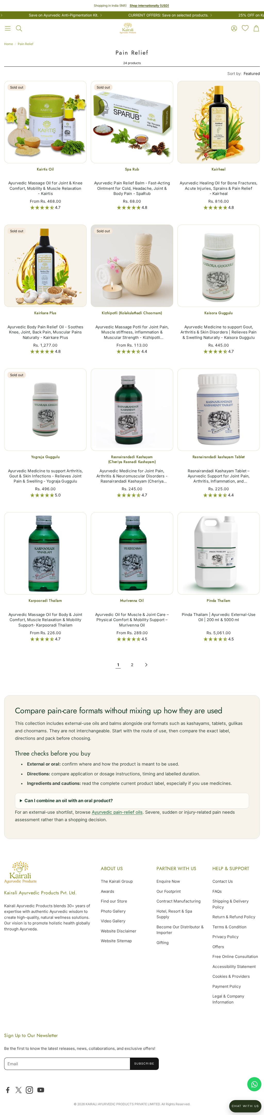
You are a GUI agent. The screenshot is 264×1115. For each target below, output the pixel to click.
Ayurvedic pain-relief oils (117, 812)
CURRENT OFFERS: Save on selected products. (153, 15)
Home (8, 44)
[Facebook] (7, 1090)
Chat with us (245, 1106)
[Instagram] (29, 1090)
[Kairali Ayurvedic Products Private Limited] (20, 873)
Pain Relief (25, 44)
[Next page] (146, 665)
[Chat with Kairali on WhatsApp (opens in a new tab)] (254, 1084)
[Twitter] (18, 1090)
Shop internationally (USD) (149, 5)
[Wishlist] (245, 28)
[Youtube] (40, 1090)
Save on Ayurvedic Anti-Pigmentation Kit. (48, 15)
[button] (7, 28)
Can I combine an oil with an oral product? (68, 800)
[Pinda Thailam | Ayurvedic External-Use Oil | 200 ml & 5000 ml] (219, 553)
